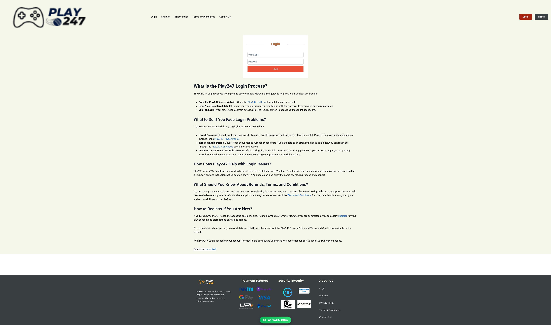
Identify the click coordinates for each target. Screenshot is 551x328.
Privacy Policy (181, 16)
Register (165, 16)
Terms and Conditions (204, 16)
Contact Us (225, 16)
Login (154, 16)
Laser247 (211, 249)
